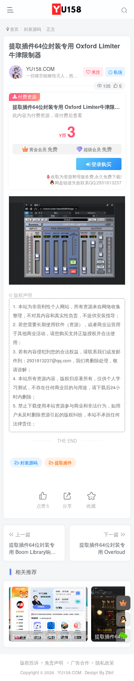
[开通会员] (123, 603)
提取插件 (63, 462)
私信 (118, 72)
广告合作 (80, 662)
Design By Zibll (99, 672)
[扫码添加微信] (123, 636)
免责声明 (54, 662)
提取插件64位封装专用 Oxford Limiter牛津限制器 (64, 50)
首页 (14, 29)
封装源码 (32, 29)
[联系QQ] (123, 619)
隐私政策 (104, 662)
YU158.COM (40, 68)
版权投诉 (29, 662)
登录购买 (101, 164)
